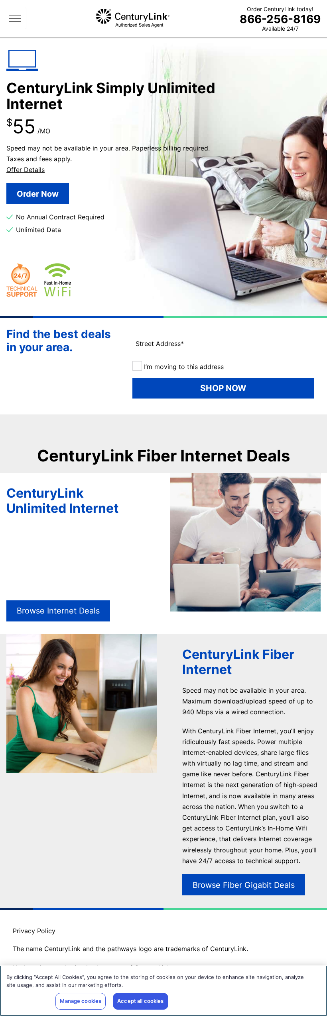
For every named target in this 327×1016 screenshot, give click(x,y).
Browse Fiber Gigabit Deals (244, 885)
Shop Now (223, 388)
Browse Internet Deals (58, 610)
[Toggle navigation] (16, 18)
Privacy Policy (34, 931)
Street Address (160, 344)
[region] (163, 990)
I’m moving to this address (183, 367)
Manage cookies (80, 1001)
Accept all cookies (140, 1001)
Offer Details (25, 170)
